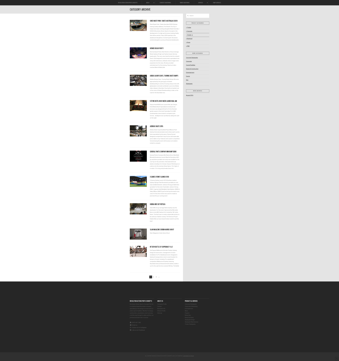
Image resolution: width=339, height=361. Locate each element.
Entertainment (190, 72)
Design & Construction (192, 69)
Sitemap (159, 313)
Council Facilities (190, 65)
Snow (188, 42)
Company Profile (162, 304)
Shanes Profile (161, 311)
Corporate (189, 61)
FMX (188, 46)
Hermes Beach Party (156, 48)
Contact (159, 306)
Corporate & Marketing (191, 306)
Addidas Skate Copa (156, 126)
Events (189, 35)
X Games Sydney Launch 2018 (159, 176)
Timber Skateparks (190, 324)
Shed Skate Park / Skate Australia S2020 (163, 20)
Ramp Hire (188, 315)
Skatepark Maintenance (191, 322)
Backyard (189, 38)
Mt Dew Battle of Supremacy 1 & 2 (161, 246)
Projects (187, 313)
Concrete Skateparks (192, 57)
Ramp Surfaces (189, 317)
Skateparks (189, 83)
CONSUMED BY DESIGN (188, 356)
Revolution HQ (161, 308)
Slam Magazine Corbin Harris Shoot (162, 229)
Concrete (189, 31)
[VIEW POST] (138, 25)
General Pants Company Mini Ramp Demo (163, 151)
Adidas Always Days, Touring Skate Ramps (164, 75)
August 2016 (189, 95)
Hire (187, 80)
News (186, 311)
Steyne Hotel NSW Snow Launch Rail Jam (163, 101)
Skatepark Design (190, 319)
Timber (189, 27)
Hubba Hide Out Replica (157, 204)
